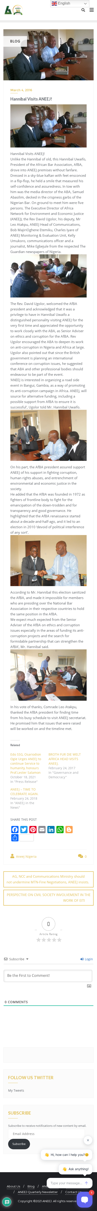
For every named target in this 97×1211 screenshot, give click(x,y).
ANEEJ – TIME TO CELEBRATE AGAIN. (24, 791)
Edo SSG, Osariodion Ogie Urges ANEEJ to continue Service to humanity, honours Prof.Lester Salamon (25, 763)
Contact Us (73, 1192)
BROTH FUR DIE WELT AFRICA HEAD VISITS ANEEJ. (64, 759)
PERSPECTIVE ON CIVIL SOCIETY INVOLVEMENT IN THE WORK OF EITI (48, 897)
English (63, 3)
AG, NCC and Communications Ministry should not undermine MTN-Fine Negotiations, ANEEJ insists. (48, 879)
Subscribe (18, 1144)
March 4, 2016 (21, 90)
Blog (31, 1186)
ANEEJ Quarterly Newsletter (38, 1192)
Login (88, 959)
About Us (13, 1186)
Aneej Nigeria (26, 856)
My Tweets (16, 1090)
